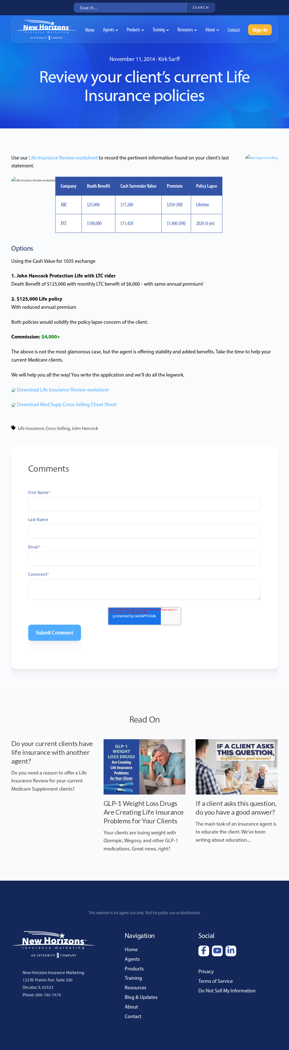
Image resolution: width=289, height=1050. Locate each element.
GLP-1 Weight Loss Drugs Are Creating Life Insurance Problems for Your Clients (144, 812)
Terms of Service (215, 981)
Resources (135, 988)
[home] (46, 29)
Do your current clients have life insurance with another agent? (52, 752)
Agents (132, 959)
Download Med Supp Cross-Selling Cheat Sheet (67, 404)
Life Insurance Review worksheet (63, 158)
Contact (133, 1016)
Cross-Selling (58, 428)
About (131, 1007)
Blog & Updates (141, 997)
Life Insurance (31, 428)
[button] (110, 30)
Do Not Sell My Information (227, 991)
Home (131, 949)
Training (133, 978)
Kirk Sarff (169, 59)
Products (134, 969)
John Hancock (85, 428)
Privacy (206, 971)
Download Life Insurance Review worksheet (63, 390)
